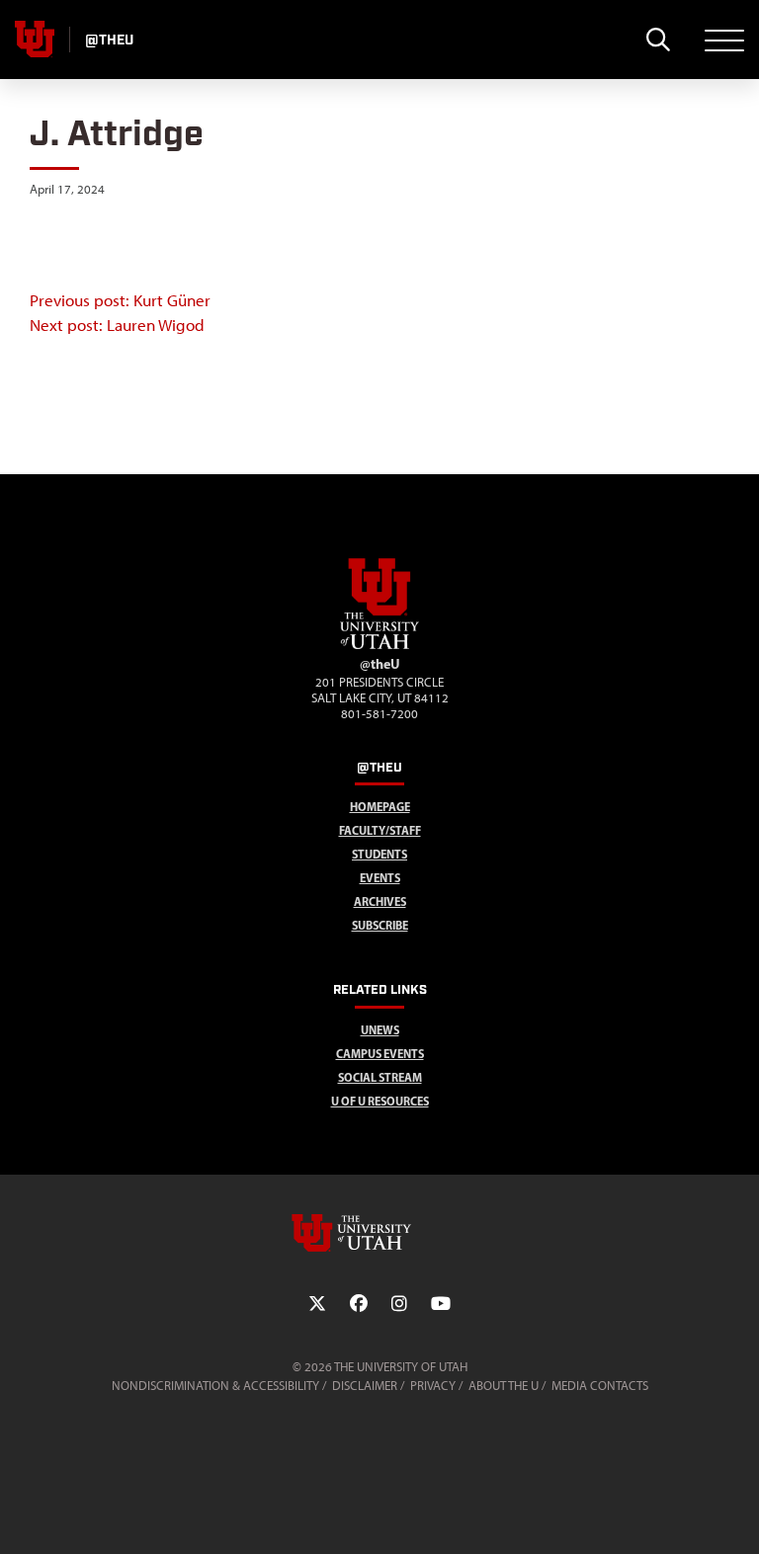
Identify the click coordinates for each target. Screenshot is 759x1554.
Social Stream (380, 1077)
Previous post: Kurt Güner (120, 300)
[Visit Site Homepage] (379, 645)
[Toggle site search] (658, 39)
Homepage (380, 806)
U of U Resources (380, 1101)
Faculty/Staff (380, 830)
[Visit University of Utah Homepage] (34, 39)
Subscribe (380, 925)
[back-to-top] (735, 1515)
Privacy (433, 1385)
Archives (380, 901)
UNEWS (380, 1029)
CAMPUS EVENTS (380, 1053)
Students (379, 854)
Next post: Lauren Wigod (117, 325)
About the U (503, 1385)
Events (380, 877)
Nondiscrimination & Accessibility (215, 1385)
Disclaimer (364, 1385)
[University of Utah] (379, 1233)
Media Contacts (599, 1385)
